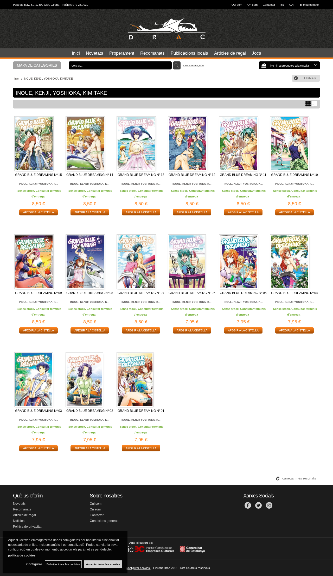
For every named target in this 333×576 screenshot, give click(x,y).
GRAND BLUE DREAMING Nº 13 (141, 175)
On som (252, 4)
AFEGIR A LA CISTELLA (38, 212)
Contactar (269, 4)
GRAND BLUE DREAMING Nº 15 (38, 175)
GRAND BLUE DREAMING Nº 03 (38, 411)
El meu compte (309, 4)
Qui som (237, 4)
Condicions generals (104, 521)
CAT (292, 4)
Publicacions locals (189, 53)
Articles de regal (230, 53)
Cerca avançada (193, 65)
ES (282, 4)
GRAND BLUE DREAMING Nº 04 (294, 293)
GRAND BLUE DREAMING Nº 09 (38, 293)
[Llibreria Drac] (166, 29)
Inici (76, 53)
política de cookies (22, 555)
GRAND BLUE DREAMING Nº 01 (141, 411)
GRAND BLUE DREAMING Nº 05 (243, 293)
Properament (121, 53)
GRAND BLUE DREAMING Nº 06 (192, 293)
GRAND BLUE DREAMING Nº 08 (89, 293)
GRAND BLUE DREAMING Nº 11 (243, 175)
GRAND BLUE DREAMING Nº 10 (294, 175)
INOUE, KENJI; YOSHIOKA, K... (38, 183)
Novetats (94, 53)
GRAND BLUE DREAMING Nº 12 (192, 175)
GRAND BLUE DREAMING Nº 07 (141, 293)
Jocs (256, 53)
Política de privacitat (27, 526)
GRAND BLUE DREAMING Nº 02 (89, 411)
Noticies (18, 521)
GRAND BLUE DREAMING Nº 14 (89, 175)
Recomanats (152, 53)
